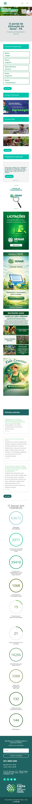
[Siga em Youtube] (14, 779)
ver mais (7, 496)
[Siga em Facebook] (4, 779)
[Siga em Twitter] (8, 779)
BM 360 (17, 801)
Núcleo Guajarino (8, 61)
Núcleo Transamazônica (10, 81)
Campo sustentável (16, 138)
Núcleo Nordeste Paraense (10, 68)
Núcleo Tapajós (7, 54)
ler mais (7, 431)
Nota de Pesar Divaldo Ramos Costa (14, 439)
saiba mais (16, 130)
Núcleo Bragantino (8, 75)
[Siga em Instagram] (11, 779)
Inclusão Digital (16, 126)
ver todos (7, 88)
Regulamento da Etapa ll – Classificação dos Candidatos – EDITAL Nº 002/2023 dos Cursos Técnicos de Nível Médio (15, 421)
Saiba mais (9, 176)
